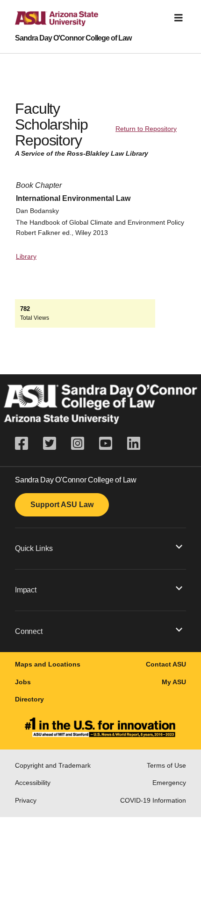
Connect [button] (28, 631)
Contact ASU (166, 664)
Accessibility (32, 782)
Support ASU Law (61, 505)
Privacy (25, 800)
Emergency (169, 782)
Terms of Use (166, 765)
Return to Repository (146, 128)
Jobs (23, 682)
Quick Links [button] (33, 548)
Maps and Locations (47, 664)
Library (26, 256)
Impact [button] (25, 590)
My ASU (174, 682)
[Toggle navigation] (178, 18)
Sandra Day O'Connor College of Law (73, 38)
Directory (29, 699)
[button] (100, 548)
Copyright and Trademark (53, 765)
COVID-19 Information (153, 800)
